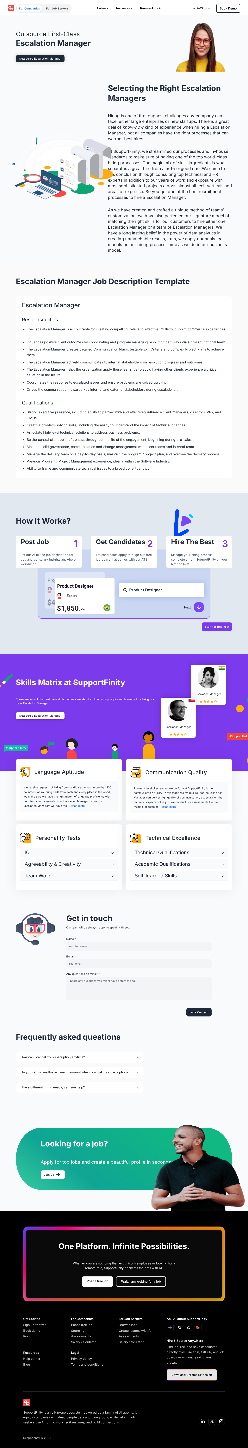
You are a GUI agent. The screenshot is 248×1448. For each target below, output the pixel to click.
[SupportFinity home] (11, 8)
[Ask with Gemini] (170, 1327)
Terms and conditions (87, 1364)
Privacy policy (81, 1359)
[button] (69, 852)
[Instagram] (221, 1421)
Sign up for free (34, 1325)
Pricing (28, 1336)
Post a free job (97, 1281)
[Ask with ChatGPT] (179, 1327)
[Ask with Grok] (188, 1327)
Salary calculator (83, 1342)
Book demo (31, 1331)
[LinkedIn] (202, 1421)
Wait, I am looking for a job (141, 1281)
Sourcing (78, 1331)
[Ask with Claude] (198, 1327)
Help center (31, 1359)
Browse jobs (128, 1325)
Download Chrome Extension (191, 1375)
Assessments (81, 1336)
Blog (26, 1364)
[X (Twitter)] (211, 1421)
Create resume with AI (135, 1331)
